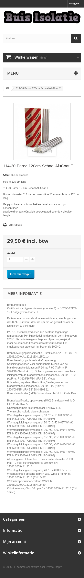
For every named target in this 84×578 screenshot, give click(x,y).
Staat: (6, 175)
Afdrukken (15, 225)
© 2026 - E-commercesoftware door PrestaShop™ (32, 566)
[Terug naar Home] (7, 88)
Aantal (11, 253)
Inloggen (74, 3)
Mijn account (14, 541)
